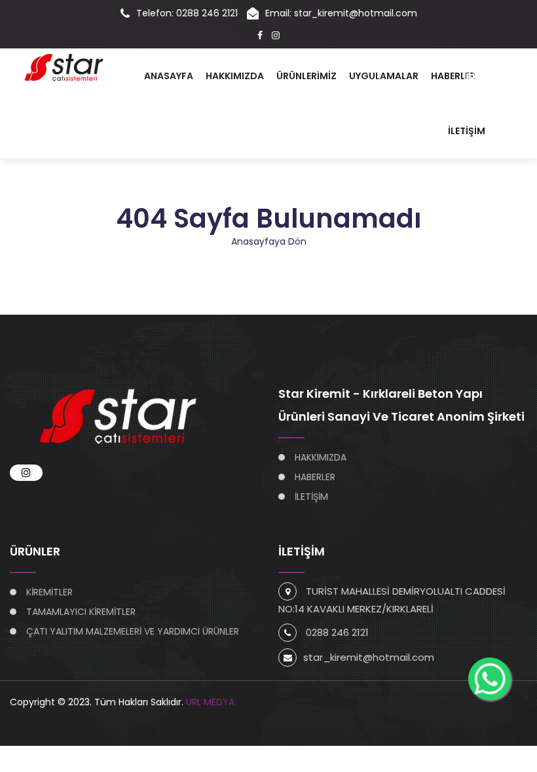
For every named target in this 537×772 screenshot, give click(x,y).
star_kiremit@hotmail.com (368, 657)
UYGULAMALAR (383, 75)
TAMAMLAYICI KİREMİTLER (81, 611)
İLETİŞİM (466, 130)
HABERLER (453, 75)
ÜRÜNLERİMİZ (306, 75)
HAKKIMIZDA (235, 75)
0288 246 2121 (337, 632)
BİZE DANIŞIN (496, 76)
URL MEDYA (210, 702)
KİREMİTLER (49, 592)
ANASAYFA (168, 75)
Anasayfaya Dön (268, 241)
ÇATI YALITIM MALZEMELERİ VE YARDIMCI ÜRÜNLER (132, 631)
